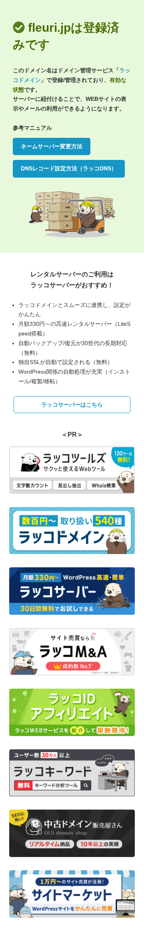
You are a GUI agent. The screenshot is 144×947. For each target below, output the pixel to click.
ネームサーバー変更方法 (51, 146)
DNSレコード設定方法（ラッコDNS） (69, 168)
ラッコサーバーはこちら (72, 404)
